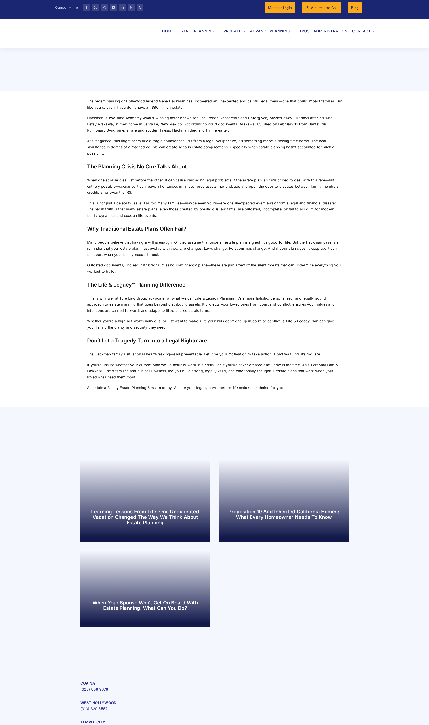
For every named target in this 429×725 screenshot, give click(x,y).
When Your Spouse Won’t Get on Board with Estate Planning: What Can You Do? (145, 605)
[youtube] (113, 7)
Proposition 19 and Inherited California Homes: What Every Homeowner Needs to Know (283, 514)
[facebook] (86, 7)
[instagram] (104, 7)
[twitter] (95, 7)
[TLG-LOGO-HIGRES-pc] (52, 23)
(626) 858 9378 (94, 689)
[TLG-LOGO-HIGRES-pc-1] (108, 663)
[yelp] (131, 7)
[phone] (140, 7)
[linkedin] (122, 7)
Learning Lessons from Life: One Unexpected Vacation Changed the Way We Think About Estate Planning (145, 517)
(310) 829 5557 (93, 708)
